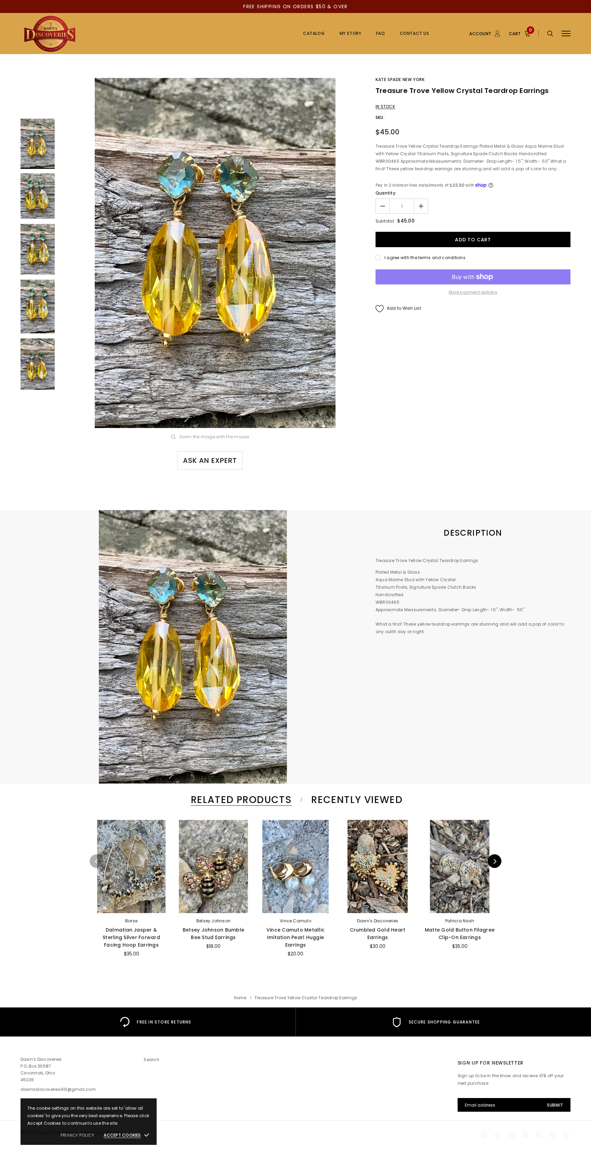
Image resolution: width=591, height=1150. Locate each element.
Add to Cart (377, 905)
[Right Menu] (566, 34)
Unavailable (131, 905)
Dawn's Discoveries (377, 921)
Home (240, 998)
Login (460, 71)
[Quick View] (105, 843)
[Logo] (73, 33)
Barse (131, 921)
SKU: (380, 117)
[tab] (240, 799)
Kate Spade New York (400, 79)
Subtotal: (385, 221)
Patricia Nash (459, 921)
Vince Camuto (295, 921)
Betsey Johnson (213, 921)
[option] (215, 253)
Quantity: (386, 193)
